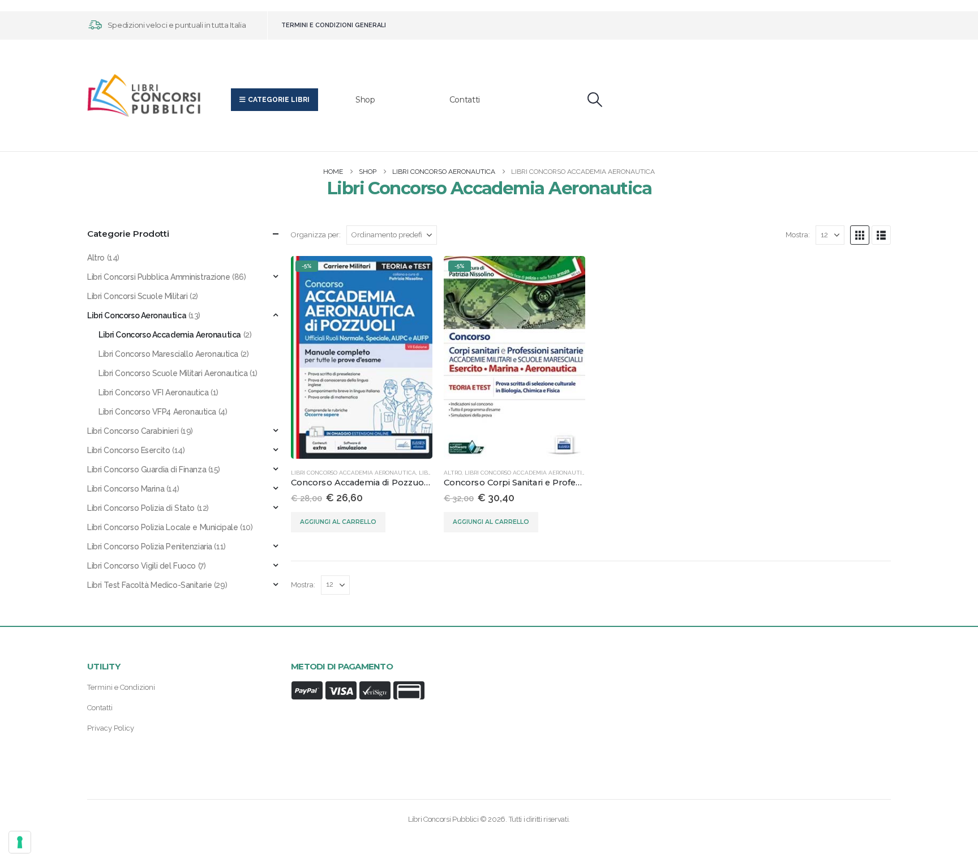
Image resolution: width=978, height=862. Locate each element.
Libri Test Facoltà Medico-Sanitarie (149, 585)
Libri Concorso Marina (125, 488)
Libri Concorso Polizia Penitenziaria (149, 546)
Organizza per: (316, 235)
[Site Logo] (143, 95)
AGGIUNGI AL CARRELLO (338, 522)
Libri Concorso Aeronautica (136, 315)
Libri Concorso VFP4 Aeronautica (157, 411)
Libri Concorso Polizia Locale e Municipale (162, 527)
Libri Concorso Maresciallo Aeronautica (168, 354)
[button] (595, 99)
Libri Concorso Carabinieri (132, 431)
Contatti (464, 100)
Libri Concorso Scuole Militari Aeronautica (172, 373)
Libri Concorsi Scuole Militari (137, 296)
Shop (365, 100)
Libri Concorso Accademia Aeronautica (353, 473)
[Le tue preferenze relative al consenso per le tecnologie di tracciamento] (20, 842)
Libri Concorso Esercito (128, 450)
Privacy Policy (110, 728)
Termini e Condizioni (121, 687)
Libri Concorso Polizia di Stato (141, 508)
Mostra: (798, 235)
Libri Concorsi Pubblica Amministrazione (158, 276)
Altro (453, 473)
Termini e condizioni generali (333, 25)
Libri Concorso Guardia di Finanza (146, 469)
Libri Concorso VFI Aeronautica (153, 392)
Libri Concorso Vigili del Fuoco (141, 565)
